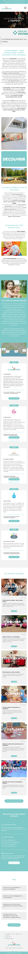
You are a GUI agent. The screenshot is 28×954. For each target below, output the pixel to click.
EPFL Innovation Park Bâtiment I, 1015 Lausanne (12, 392)
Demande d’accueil (14, 862)
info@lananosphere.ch (14, 393)
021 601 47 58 (6, 477)
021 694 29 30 (6, 517)
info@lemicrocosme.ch (14, 435)
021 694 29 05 (15, 842)
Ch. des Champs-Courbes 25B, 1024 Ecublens (11, 516)
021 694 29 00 (6, 393)
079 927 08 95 (6, 553)
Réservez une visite (14, 398)
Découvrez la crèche (14, 437)
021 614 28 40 (6, 435)
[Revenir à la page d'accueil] (14, 944)
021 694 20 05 (11, 840)
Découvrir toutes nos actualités (14, 801)
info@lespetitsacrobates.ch (14, 477)
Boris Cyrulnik (21, 231)
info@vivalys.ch (12, 517)
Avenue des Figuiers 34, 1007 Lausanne (10, 434)
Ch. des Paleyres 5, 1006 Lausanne (9, 476)
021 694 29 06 (12, 844)
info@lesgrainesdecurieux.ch (15, 553)
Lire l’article (14, 611)
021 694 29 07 (11, 846)
